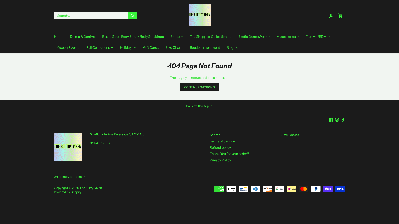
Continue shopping (199, 87)
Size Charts (290, 135)
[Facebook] (331, 119)
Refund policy (220, 147)
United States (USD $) (68, 176)
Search (215, 135)
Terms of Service (222, 141)
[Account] (331, 15)
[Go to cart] (340, 15)
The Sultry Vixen (91, 188)
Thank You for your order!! (229, 154)
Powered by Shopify (67, 192)
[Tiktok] (343, 119)
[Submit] (132, 15)
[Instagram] (337, 119)
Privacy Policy (220, 160)
